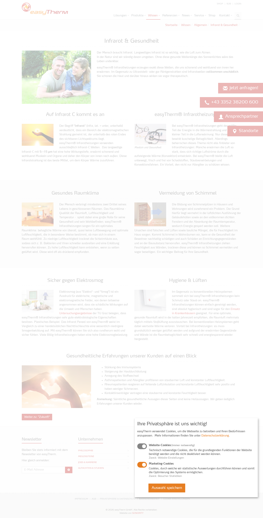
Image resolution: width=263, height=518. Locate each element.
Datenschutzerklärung (215, 435)
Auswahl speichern (167, 488)
